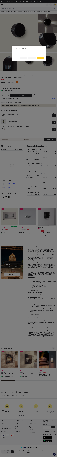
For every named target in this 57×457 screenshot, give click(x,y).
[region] (29, 53)
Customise (24, 57)
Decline (32, 57)
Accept (40, 57)
